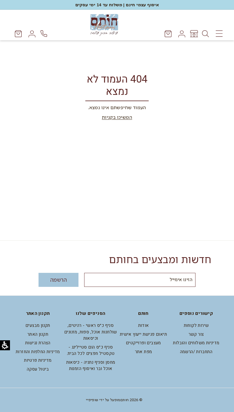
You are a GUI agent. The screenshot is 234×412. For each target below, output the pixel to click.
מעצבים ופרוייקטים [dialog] (143, 343)
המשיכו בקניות (117, 117)
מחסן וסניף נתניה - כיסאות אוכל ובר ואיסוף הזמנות (90, 365)
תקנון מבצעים (37, 325)
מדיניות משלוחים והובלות (196, 343)
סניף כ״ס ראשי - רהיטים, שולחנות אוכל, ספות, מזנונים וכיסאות (90, 331)
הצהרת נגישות (38, 343)
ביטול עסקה (38, 369)
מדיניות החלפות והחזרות (38, 352)
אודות (143, 325)
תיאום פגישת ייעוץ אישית (143, 334)
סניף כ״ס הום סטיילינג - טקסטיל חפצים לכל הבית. (91, 350)
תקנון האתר (37, 334)
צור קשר (196, 334)
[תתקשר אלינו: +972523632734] (45, 33)
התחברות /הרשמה (196, 352)
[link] (194, 34)
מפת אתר (143, 352)
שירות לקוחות (196, 325)
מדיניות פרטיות (38, 360)
